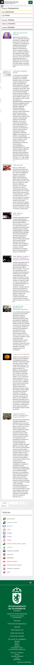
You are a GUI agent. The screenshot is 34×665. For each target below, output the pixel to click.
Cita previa (17, 641)
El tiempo (17, 654)
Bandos (17, 644)
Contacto (17, 611)
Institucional (10, 554)
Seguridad (9, 547)
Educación (10, 526)
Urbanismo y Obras (12, 522)
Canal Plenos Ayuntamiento (17, 616)
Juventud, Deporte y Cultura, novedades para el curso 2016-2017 (20, 415)
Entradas (8, 27)
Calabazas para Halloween (21, 354)
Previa (6, 15)
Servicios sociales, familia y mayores (16, 543)
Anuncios (8, 24)
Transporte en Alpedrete (17, 656)
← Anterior (4, 503)
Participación (10, 558)
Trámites (8, 20)
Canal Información (17, 617)
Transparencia (10, 8)
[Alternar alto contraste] (2, 2)
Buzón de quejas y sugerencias (17, 649)
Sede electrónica (17, 633)
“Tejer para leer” (18, 165)
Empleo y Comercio (12, 561)
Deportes (9, 536)
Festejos (9, 540)
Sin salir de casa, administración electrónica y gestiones (20, 307)
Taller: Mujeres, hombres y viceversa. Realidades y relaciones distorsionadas (21, 258)
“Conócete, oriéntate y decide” (20, 72)
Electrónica (8, 12)
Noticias (17, 621)
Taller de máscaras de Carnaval (20, 33)
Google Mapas (17, 659)
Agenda (17, 627)
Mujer (8, 572)
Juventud (9, 533)
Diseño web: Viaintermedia (24, 662)
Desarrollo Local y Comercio (14, 565)
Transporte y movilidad (13, 551)
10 (25, 503)
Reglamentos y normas (17, 647)
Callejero (17, 658)
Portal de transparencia (17, 624)
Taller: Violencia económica (18, 214)
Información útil (17, 630)
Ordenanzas (17, 646)
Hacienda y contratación (13, 568)
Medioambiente (11, 519)
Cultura (9, 529)
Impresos (17, 643)
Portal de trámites (17, 636)
